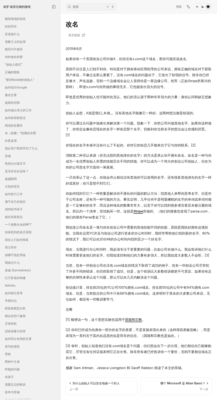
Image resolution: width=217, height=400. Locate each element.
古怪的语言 (12, 186)
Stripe (138, 211)
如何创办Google (16, 87)
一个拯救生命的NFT (18, 224)
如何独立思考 (14, 293)
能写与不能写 (14, 49)
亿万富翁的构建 (15, 278)
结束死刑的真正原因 (18, 232)
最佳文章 (11, 95)
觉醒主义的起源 (15, 41)
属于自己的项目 (15, 201)
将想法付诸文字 (15, 163)
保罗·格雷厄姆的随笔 (17, 6)
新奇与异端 (12, 392)
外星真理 (11, 140)
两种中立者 (12, 361)
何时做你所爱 (14, 57)
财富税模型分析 (15, 308)
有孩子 (9, 377)
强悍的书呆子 (14, 209)
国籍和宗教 (133, 319)
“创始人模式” (13, 64)
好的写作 (11, 26)
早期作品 (11, 300)
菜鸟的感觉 (12, 346)
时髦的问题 (12, 369)
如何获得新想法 (15, 118)
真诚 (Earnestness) (18, 270)
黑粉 (8, 354)
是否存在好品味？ (17, 171)
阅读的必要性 (14, 125)
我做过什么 (12, 262)
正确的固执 (12, 72)
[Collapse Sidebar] (54, 7)
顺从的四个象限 (15, 316)
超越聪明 (11, 179)
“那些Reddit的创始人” (19, 79)
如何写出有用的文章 (18, 339)
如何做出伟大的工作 (18, 110)
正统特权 (11, 323)
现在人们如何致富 (17, 239)
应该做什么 (12, 34)
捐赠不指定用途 (15, 255)
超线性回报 (12, 102)
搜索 (93, 6)
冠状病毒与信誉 (15, 331)
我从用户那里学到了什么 (21, 148)
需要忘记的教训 (15, 384)
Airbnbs (10, 285)
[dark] (202, 7)
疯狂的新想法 (14, 217)
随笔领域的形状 (15, 19)
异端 (8, 156)
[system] (208, 7)
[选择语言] (188, 7)
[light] (197, 7)
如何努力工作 (14, 194)
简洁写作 (11, 247)
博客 (179, 6)
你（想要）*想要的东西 (20, 133)
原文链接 (74, 35)
